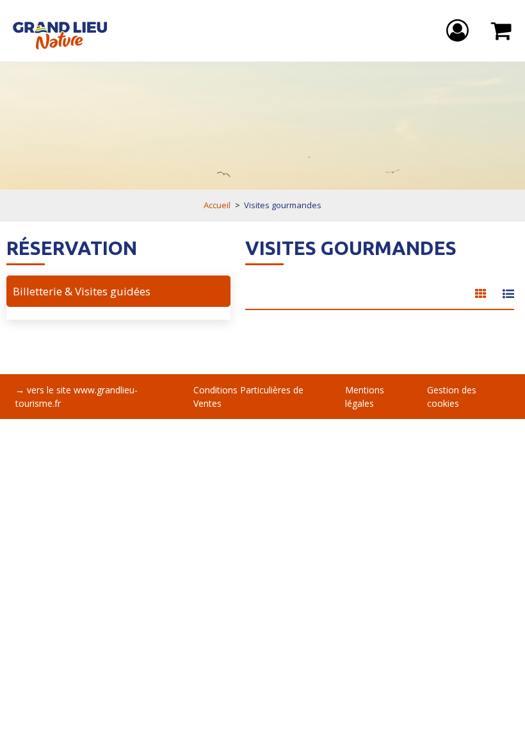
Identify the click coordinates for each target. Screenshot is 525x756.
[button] (501, 31)
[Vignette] (481, 294)
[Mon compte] (459, 31)
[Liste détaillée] (508, 294)
